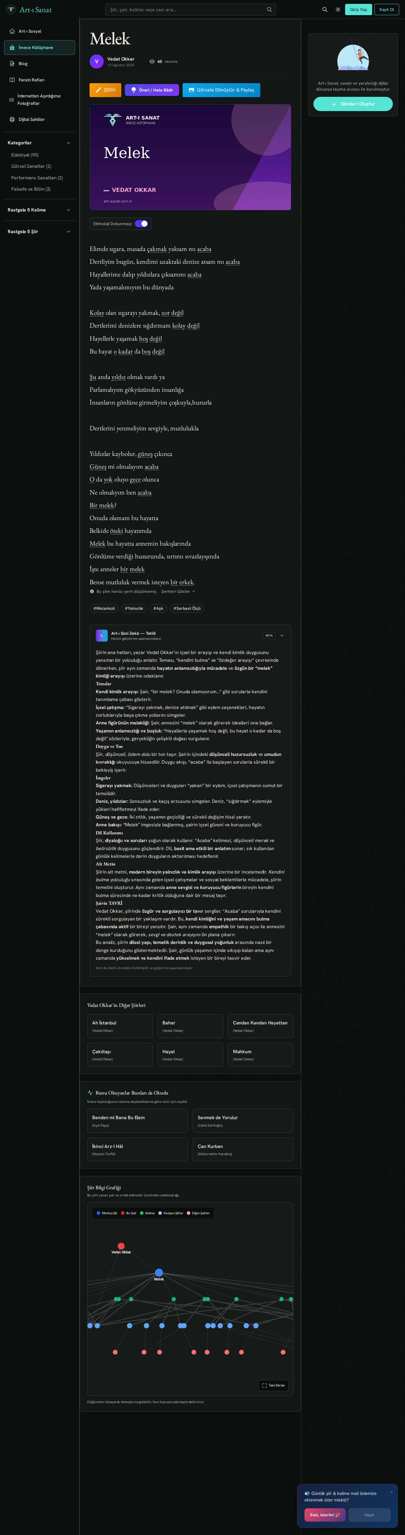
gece (135, 479)
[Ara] (269, 9)
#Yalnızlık (134, 608)
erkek (186, 581)
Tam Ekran (276, 1385)
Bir (94, 504)
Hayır (369, 1514)
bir (124, 568)
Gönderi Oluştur (357, 104)
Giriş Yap (358, 9)
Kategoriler (20, 143)
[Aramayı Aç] (325, 9)
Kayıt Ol (387, 9)
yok (108, 479)
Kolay (97, 312)
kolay (179, 325)
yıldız (118, 376)
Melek (98, 543)
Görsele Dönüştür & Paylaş (225, 90)
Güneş (98, 466)
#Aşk (158, 608)
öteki (116, 530)
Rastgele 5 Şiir (23, 231)
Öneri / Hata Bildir (156, 90)
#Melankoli (104, 608)
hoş (143, 338)
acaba (204, 248)
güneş (145, 453)
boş (146, 351)
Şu (93, 376)
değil (177, 312)
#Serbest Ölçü (187, 608)
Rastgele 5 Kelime (27, 210)
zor (166, 312)
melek (106, 504)
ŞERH (109, 90)
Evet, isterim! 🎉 (325, 1514)
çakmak (157, 248)
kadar (125, 351)
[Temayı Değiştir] (338, 9)
